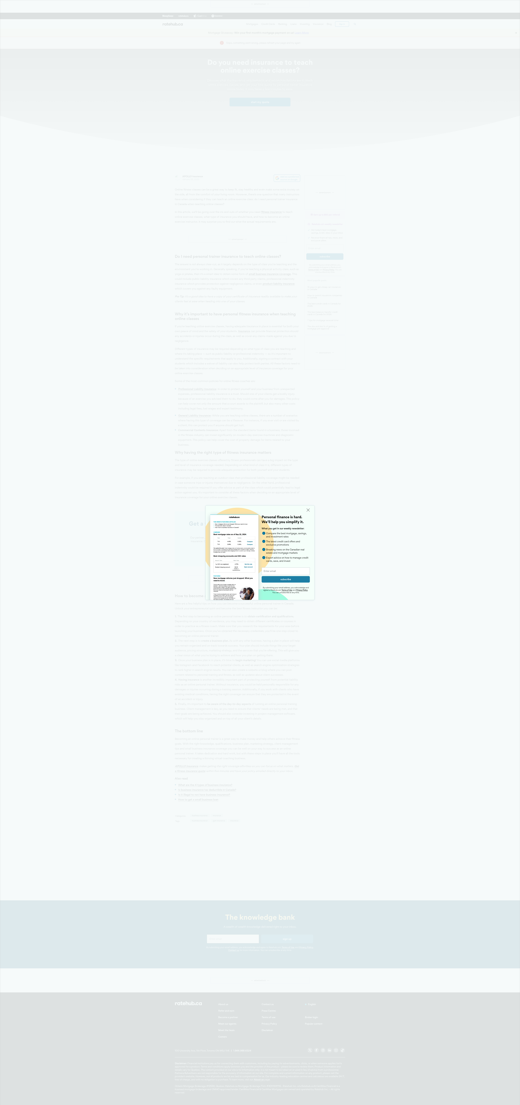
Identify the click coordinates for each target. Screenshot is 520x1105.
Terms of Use (287, 590)
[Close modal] (308, 510)
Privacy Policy (302, 590)
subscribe (285, 579)
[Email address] (286, 571)
